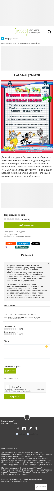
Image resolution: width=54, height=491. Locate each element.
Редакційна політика (19, 481)
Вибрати (11, 370)
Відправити (14, 397)
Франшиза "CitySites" (9, 424)
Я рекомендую (28, 225)
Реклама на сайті (8, 421)
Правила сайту (29, 479)
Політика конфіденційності (12, 479)
